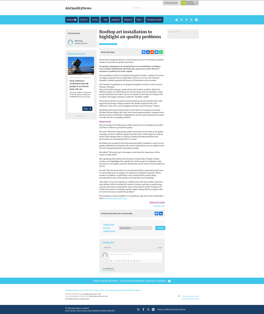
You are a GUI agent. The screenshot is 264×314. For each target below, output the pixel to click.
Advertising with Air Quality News (77, 299)
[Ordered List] (122, 261)
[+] (140, 261)
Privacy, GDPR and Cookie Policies (171, 309)
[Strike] (119, 261)
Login (159, 248)
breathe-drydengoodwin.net (115, 198)
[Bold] (111, 261)
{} (137, 261)
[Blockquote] (128, 261)
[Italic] (114, 261)
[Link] (134, 261)
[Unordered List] (125, 261)
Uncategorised (74, 33)
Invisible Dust (159, 206)
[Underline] (117, 261)
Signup (160, 228)
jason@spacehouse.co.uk (99, 296)
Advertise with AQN (170, 3)
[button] (71, 20)
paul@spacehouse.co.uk (92, 294)
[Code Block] (131, 261)
